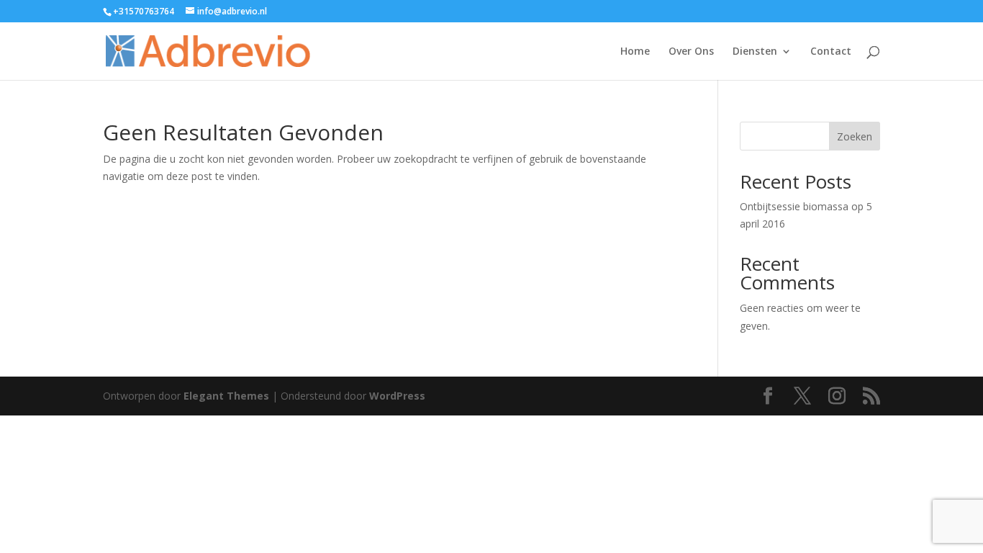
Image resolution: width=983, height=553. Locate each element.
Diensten (755, 52)
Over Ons (691, 52)
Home (635, 52)
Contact (830, 52)
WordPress (397, 396)
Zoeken (854, 136)
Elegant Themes (226, 396)
